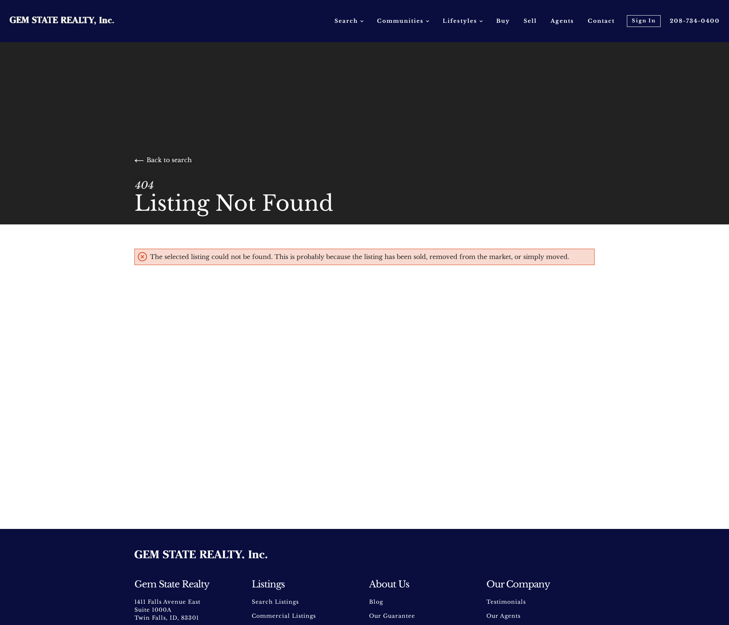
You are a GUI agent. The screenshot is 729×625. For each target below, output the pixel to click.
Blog (376, 601)
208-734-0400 (695, 20)
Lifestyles (461, 20)
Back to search (169, 160)
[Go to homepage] (69, 21)
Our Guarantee (392, 615)
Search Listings (275, 601)
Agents (562, 20)
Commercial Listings (284, 615)
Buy (503, 20)
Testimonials (506, 601)
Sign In (644, 20)
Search (347, 20)
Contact (601, 20)
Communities (401, 20)
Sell (530, 20)
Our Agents (503, 615)
